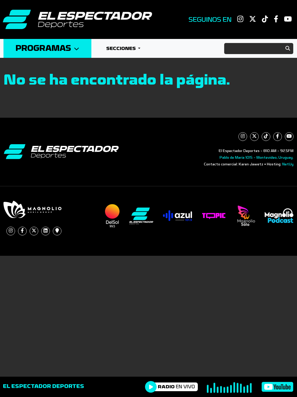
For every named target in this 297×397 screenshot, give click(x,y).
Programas (43, 48)
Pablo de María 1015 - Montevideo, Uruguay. (257, 157)
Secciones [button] (121, 48)
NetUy (288, 164)
